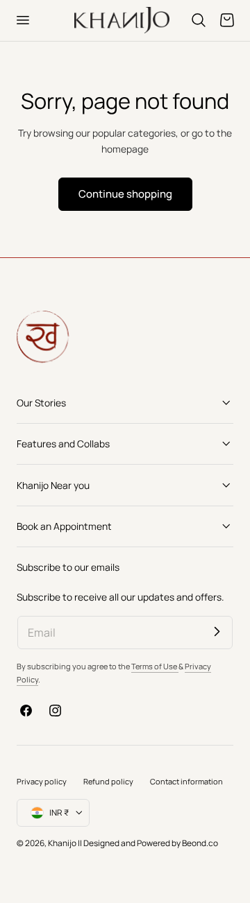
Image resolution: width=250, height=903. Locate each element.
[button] (22, 20)
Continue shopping (125, 193)
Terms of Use (154, 666)
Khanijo (63, 843)
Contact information (186, 781)
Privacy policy (42, 781)
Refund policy (108, 781)
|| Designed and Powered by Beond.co (148, 843)
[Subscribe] (216, 631)
